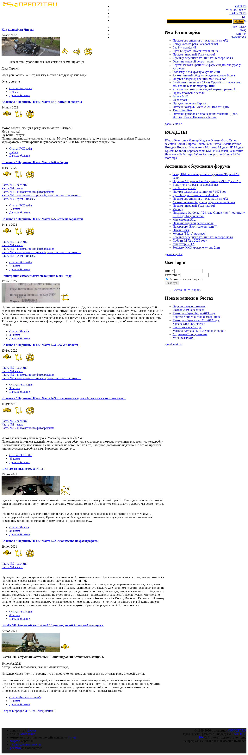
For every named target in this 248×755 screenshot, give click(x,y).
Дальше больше (19, 95)
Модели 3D (225, 147)
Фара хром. (180, 99)
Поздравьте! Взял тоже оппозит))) (195, 226)
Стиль (200, 144)
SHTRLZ (240, 734)
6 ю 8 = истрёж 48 (184, 47)
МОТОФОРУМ (236, 9)
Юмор (169, 140)
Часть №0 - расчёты (14, 184)
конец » (50, 711)
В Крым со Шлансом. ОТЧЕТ (23, 468)
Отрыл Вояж (181, 230)
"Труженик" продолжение (190, 334)
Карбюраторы (196, 151)
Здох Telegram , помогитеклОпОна (196, 51)
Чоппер (194, 140)
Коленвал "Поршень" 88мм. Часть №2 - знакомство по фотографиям (50, 541)
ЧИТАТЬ (240, 6)
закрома (15, 741)
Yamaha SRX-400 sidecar (188, 323)
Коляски (180, 151)
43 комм (14, 458)
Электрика (181, 140)
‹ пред (17, 711)
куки (73, 737)
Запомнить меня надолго (185, 279)
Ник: (169, 270)
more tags (171, 157)
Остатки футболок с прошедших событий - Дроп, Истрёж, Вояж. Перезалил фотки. (205, 115)
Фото (224, 140)
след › (41, 711)
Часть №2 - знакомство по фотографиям (28, 191)
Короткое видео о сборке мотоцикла (196, 316)
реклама (15, 748)
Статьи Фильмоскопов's (25, 697)
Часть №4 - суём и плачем (18, 198)
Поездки (170, 147)
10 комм (14, 700)
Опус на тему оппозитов (189, 306)
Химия (215, 140)
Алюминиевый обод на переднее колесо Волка (204, 75)
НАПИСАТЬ (237, 13)
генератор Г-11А (184, 244)
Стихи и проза (186, 144)
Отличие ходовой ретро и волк (193, 61)
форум (31, 730)
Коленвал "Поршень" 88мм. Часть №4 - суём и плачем (40, 345)
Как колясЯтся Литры (18, 29)
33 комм (14, 334)
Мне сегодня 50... (184, 219)
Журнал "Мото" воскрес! (189, 233)
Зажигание (236, 151)
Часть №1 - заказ (12, 188)
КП (244, 16)
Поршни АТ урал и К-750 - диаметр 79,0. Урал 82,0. (207, 181)
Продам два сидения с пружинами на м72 (200, 40)
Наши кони (196, 147)
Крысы (169, 151)
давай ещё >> (174, 124)
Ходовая (204, 140)
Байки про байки (190, 154)
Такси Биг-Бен (182, 110)
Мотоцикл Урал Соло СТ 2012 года (196, 320)
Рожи (209, 144)
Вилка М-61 (181, 96)
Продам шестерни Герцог (189, 103)
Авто (206, 154)
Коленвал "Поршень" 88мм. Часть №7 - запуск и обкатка (42, 101)
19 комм (14, 265)
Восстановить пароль (187, 289)
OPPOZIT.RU (237, 730)
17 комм (14, 209)
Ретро (217, 144)
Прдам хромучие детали (189, 92)
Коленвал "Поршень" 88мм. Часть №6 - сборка (35, 162)
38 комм (14, 388)
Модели (239, 147)
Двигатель (172, 154)
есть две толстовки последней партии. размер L (204, 89)
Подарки (183, 147)
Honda (227, 154)
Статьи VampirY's (20, 88)
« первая (7, 711)
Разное (236, 144)
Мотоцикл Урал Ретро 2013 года (194, 313)
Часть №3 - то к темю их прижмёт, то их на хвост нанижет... (41, 195)
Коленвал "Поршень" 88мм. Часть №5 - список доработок (42, 219)
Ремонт (226, 144)
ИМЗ (216, 151)
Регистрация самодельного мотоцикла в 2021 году (36, 275)
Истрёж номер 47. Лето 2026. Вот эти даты (201, 106)
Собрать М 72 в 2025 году (190, 240)
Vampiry (178, 209)
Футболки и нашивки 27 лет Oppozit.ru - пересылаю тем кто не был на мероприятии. (207, 84)
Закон (224, 151)
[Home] (30, 6)
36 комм (14, 530)
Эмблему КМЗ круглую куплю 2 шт (196, 72)
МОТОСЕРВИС (183, 337)
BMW (236, 154)
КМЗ (209, 151)
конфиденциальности (26, 744)
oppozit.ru (216, 154)
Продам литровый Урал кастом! (194, 54)
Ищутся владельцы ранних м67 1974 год (199, 79)
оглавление (27, 734)
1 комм (13, 91)
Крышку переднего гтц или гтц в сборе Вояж (203, 58)
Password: (172, 275)
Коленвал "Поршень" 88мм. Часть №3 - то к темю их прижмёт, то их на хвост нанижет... (64, 398)
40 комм (14, 615)
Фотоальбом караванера (188, 309)
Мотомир (211, 147)
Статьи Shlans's (19, 331)
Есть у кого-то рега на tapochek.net (195, 44)
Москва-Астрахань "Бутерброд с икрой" (199, 330)
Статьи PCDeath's (20, 148)
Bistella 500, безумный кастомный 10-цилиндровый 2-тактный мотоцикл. (53, 625)
